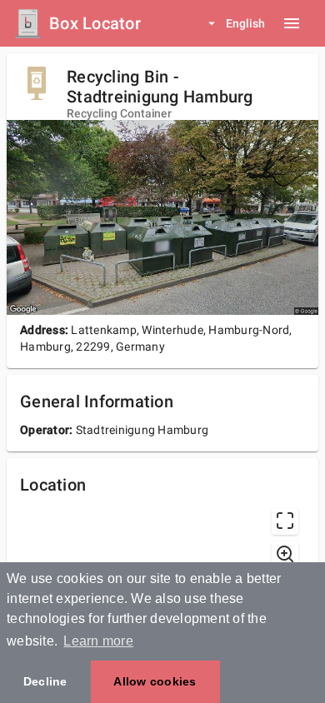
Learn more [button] (98, 641)
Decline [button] (45, 681)
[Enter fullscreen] (285, 521)
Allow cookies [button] (154, 681)
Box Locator (95, 23)
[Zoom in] (285, 554)
